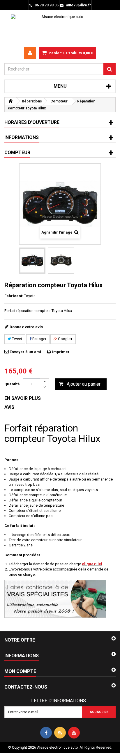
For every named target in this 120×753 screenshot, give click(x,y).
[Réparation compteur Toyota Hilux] (32, 260)
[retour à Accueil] (10, 101)
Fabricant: (13, 296)
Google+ (65, 339)
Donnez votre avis (26, 327)
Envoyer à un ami (25, 352)
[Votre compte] (30, 53)
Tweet (16, 339)
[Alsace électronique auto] (60, 28)
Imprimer (61, 352)
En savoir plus (22, 398)
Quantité (12, 384)
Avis (9, 407)
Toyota (30, 296)
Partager (38, 339)
